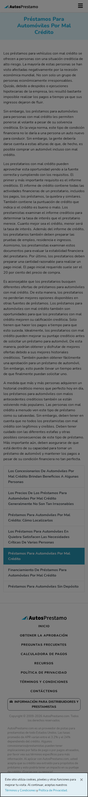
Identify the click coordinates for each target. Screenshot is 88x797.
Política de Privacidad (53, 790)
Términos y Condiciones (20, 790)
